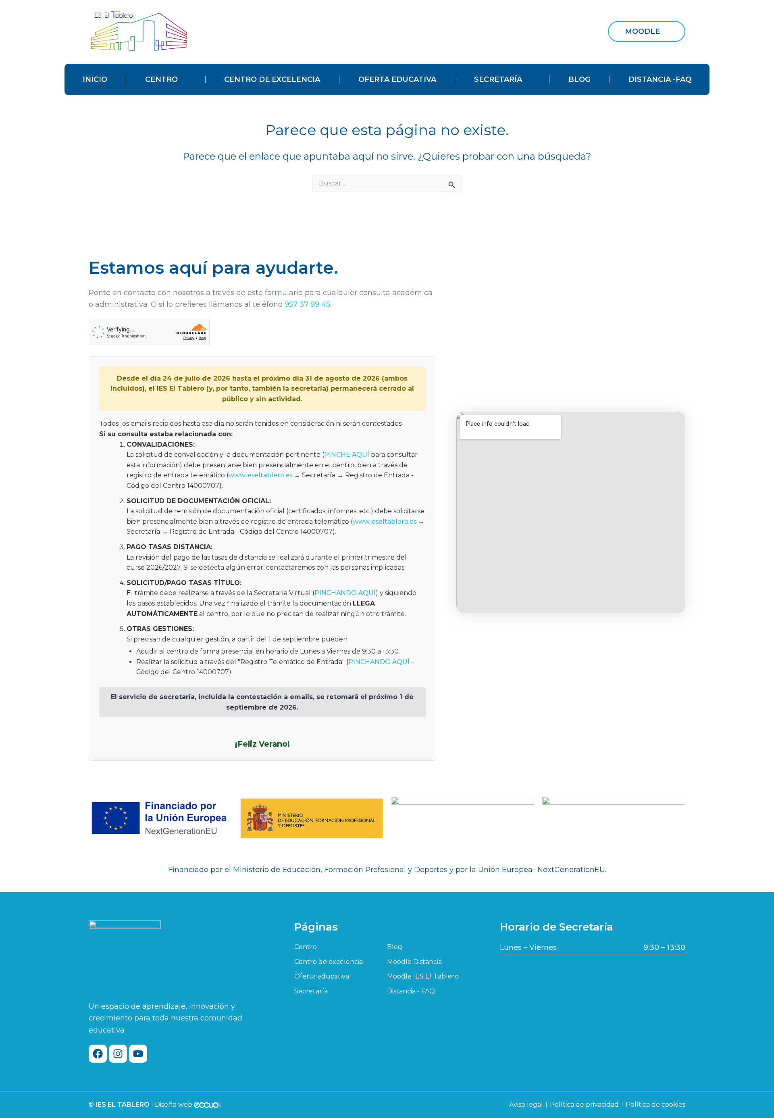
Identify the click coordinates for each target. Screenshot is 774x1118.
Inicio (95, 79)
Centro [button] (161, 79)
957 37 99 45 (307, 304)
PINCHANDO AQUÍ (345, 593)
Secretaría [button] (498, 79)
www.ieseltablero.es (260, 475)
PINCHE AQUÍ (346, 454)
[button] (646, 31)
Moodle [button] (642, 31)
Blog (579, 79)
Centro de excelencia (272, 79)
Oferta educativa (397, 79)
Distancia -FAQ (659, 79)
